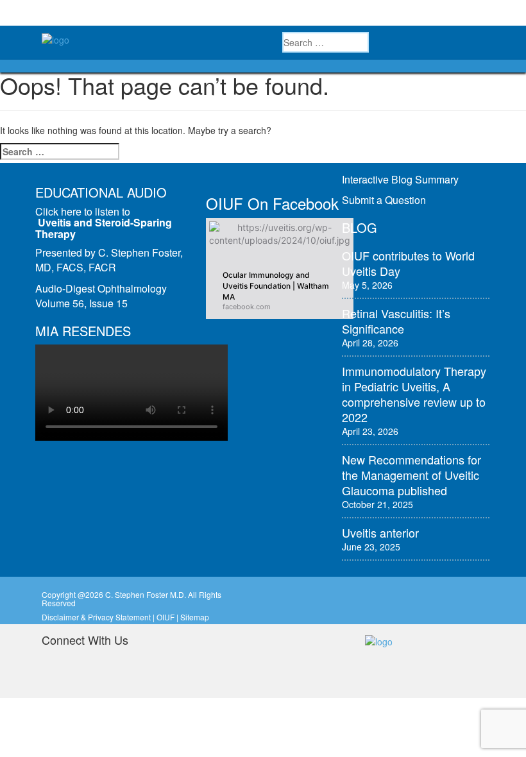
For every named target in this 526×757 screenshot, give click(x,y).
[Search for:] (59, 151)
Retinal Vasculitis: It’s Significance (396, 321)
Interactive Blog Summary (400, 179)
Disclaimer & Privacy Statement (96, 616)
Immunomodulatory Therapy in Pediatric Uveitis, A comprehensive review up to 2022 (414, 393)
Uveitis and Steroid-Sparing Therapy (103, 228)
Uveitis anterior (380, 532)
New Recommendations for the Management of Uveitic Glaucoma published (411, 474)
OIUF (165, 616)
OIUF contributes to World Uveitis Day (408, 263)
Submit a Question (384, 199)
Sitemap (194, 616)
